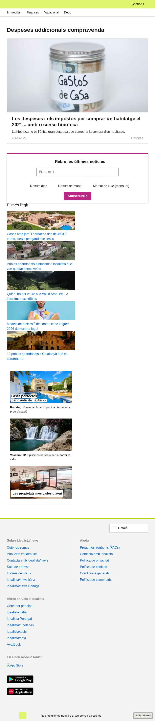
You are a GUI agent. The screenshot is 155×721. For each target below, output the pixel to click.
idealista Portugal (19, 618)
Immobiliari (14, 12)
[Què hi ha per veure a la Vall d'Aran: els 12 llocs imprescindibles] (41, 281)
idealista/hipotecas (20, 625)
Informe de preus (19, 573)
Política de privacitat (94, 560)
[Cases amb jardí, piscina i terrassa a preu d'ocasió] (41, 387)
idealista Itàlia (17, 612)
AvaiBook (14, 644)
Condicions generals (95, 573)
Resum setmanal (70, 186)
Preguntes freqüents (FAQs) (100, 547)
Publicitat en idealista (22, 554)
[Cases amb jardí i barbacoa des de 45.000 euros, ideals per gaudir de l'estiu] (41, 221)
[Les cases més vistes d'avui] (41, 483)
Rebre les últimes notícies (80, 161)
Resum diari (38, 186)
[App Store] (20, 667)
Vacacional (51, 12)
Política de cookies (93, 567)
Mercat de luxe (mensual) (111, 186)
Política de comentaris (96, 579)
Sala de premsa (18, 567)
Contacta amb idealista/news (27, 560)
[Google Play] (20, 679)
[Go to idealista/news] (12, 4)
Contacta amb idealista (96, 554)
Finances (33, 12)
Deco (67, 12)
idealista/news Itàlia (21, 579)
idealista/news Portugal (23, 586)
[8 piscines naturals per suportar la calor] (41, 435)
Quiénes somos (18, 547)
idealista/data (16, 638)
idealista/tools (17, 631)
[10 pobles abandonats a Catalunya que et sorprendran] (41, 341)
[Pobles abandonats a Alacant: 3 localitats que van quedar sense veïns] (41, 251)
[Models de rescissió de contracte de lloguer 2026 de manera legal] (41, 311)
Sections (138, 4)
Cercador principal (20, 606)
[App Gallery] (20, 691)
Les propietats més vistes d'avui (37, 493)
